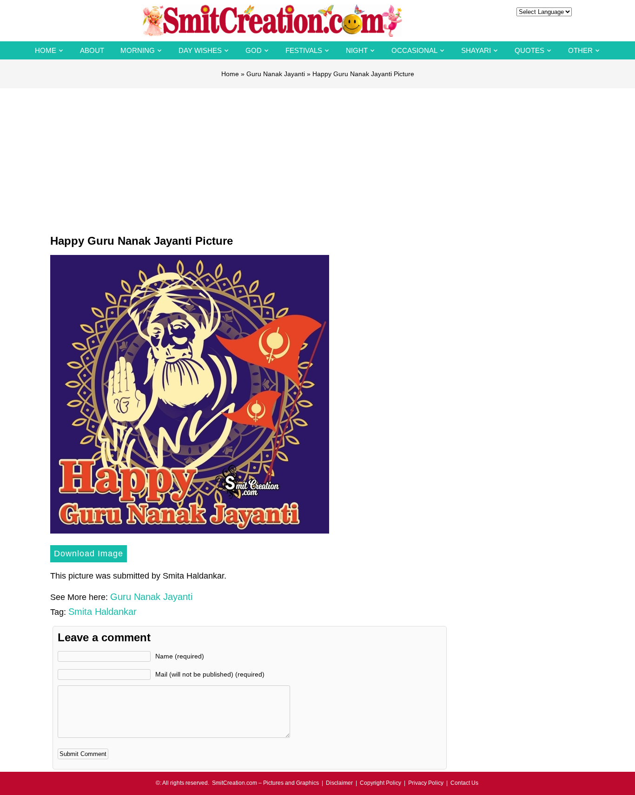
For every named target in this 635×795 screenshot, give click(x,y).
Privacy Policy (425, 783)
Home (45, 50)
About (92, 50)
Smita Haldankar (102, 611)
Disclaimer (339, 783)
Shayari (476, 50)
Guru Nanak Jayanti (275, 74)
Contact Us (464, 783)
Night (357, 50)
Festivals (303, 50)
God (253, 50)
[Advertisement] (317, 158)
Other (580, 50)
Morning (137, 50)
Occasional (414, 50)
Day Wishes (200, 50)
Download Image (88, 553)
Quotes (529, 50)
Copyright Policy (380, 783)
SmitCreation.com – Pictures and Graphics (265, 783)
